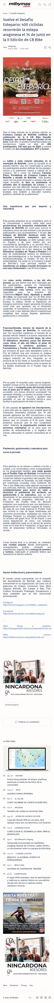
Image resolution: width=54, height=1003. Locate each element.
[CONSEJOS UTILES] (22, 828)
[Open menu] (4, 4)
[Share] (49, 47)
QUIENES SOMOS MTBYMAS (20, 793)
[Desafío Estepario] (12, 704)
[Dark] (44, 4)
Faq (31, 985)
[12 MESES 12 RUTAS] (24, 853)
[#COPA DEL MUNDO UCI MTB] (28, 816)
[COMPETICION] (20, 874)
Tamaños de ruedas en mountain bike (25, 811)
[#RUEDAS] (19, 807)
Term (5, 985)
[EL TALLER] (19, 799)
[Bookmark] (49, 4)
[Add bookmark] (45, 47)
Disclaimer (14, 985)
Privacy (24, 985)
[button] (37, 997)
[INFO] (18, 790)
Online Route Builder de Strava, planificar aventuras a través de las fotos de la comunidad (27, 782)
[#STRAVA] (19, 775)
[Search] (39, 4)
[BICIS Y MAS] (19, 865)
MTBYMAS (14, 997)
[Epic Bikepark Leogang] (24, 839)
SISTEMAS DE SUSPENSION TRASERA (24, 869)
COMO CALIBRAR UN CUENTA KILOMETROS (27, 802)
